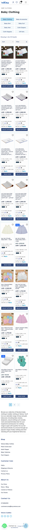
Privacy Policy (5, 474)
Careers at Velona (6, 490)
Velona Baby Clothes (7, 444)
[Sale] (21, 229)
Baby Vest (7, 27)
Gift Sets (21, 31)
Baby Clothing (7, 19)
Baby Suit (22, 23)
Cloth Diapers (21, 27)
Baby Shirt (7, 23)
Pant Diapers (5, 455)
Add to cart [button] (7, 396)
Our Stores (4, 492)
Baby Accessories (21, 19)
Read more (7, 174)
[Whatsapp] (4, 526)
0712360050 (4, 503)
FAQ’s (3, 465)
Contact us (4, 471)
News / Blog (5, 487)
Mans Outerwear (6, 446)
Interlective (15, 527)
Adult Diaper (5, 449)
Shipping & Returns (7, 468)
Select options (7, 86)
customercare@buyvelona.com (10, 506)
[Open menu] (26, 2)
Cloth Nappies (7, 31)
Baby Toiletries (5, 452)
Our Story (4, 484)
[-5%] (7, 361)
